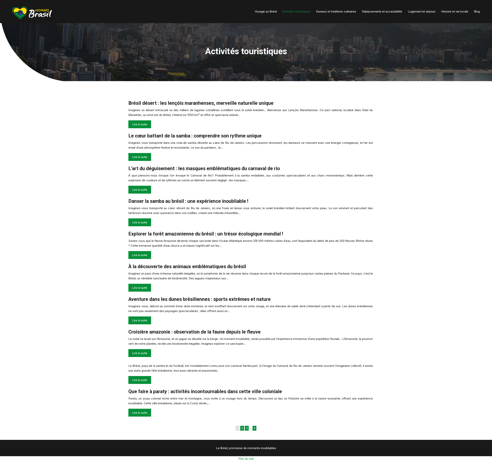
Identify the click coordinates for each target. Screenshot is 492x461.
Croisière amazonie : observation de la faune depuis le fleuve (194, 332)
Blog (477, 11)
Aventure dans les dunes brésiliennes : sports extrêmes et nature (199, 299)
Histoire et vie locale (454, 11)
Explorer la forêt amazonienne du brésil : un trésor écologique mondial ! (205, 234)
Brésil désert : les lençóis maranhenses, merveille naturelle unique (200, 103)
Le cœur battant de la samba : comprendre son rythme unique (195, 136)
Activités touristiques (296, 11)
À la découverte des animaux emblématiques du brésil (187, 266)
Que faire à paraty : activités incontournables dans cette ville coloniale (205, 391)
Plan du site (246, 458)
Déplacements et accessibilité (382, 11)
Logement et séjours (421, 11)
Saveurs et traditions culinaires (336, 11)
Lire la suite (139, 124)
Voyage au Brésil (266, 11)
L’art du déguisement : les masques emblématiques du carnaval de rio (204, 168)
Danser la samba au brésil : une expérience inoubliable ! (188, 201)
